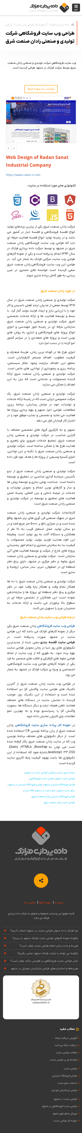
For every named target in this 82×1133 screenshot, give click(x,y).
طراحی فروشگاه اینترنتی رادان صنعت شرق (53, 796)
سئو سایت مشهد (66, 790)
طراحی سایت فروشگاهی (42, 778)
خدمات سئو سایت (67, 1083)
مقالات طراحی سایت (66, 1052)
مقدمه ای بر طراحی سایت (63, 1059)
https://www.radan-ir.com (23, 175)
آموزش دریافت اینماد (66, 1038)
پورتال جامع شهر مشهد (64, 1113)
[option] (41, 119)
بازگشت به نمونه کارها (41, 89)
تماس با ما (29, 902)
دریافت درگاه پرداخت (66, 1045)
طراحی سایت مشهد (65, 778)
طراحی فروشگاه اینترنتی (64, 1075)
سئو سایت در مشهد (45, 790)
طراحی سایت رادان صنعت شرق (59, 802)
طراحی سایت (70, 1068)
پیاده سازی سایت (66, 772)
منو (76, 9)
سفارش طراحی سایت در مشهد (40, 772)
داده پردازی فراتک (59, 25)
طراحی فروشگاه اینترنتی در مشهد (25, 784)
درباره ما (59, 902)
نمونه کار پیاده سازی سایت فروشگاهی (43, 725)
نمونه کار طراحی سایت (65, 1120)
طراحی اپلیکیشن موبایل (64, 1090)
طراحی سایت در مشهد (65, 1099)
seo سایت (29, 790)
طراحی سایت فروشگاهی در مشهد (59, 1106)
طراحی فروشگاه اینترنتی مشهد (59, 784)
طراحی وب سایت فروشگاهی (56, 626)
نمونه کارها (45, 902)
